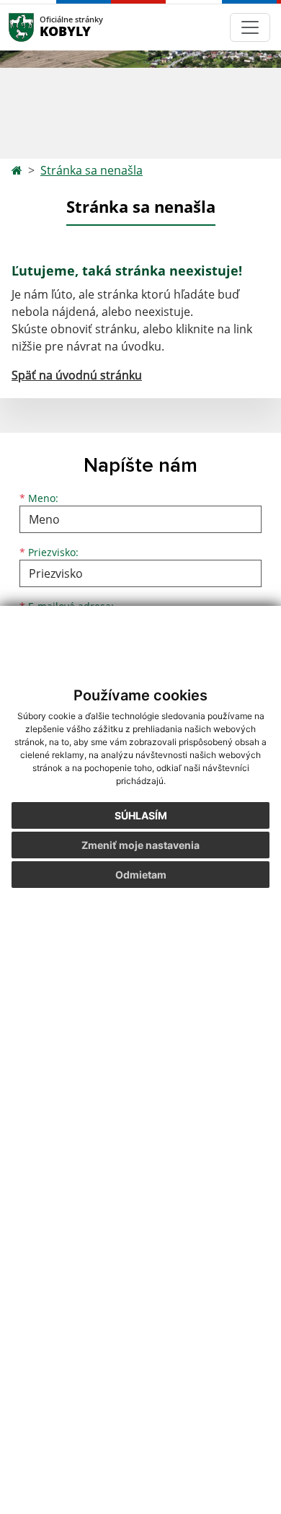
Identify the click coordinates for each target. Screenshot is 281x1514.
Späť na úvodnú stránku (77, 375)
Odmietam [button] (140, 874)
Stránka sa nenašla (91, 170)
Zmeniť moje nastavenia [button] (140, 845)
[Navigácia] (250, 27)
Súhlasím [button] (141, 815)
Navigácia (43, 27)
